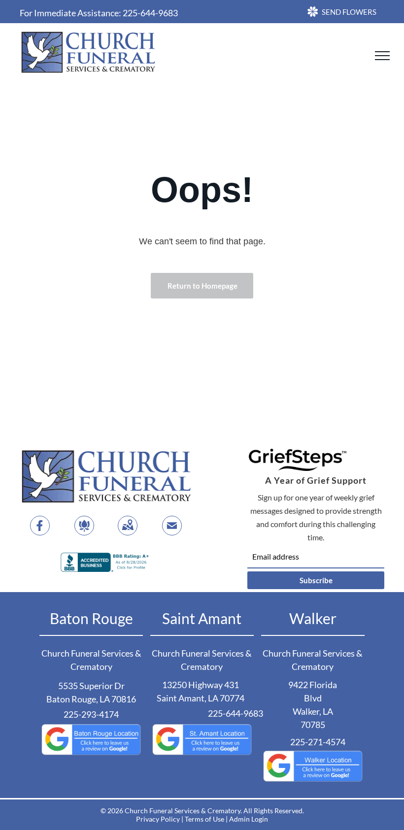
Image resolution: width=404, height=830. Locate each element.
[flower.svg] (84, 531)
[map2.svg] (127, 531)
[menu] (382, 55)
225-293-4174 (91, 714)
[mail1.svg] (172, 531)
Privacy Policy (158, 819)
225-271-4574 (317, 741)
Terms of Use (204, 819)
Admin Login (248, 819)
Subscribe (316, 580)
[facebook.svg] (40, 531)
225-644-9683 (150, 12)
